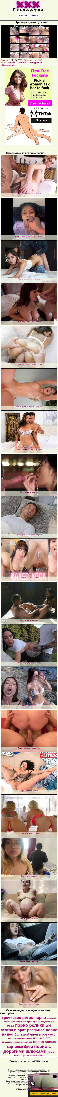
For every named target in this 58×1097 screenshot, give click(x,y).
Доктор (22, 62)
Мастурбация (36, 62)
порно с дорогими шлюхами (27, 1049)
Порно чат (35, 15)
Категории (23, 15)
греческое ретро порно (24, 1017)
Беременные (8, 65)
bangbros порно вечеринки (20, 1038)
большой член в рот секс (35, 1034)
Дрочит (11, 62)
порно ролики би (33, 1025)
